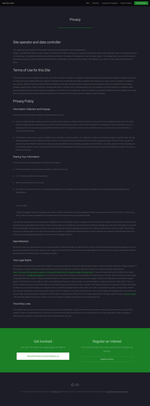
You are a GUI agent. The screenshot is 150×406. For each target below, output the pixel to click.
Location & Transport (110, 3)
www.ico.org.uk (130, 294)
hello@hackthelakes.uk (36, 275)
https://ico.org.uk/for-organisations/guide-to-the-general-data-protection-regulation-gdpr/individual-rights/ (53, 272)
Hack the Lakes (8, 3)
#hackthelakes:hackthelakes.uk (43, 356)
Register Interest (107, 359)
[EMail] (77, 385)
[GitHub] (72, 385)
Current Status (126, 3)
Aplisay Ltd (56, 391)
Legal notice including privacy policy (117, 391)
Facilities (95, 3)
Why (87, 3)
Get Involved (141, 3)
